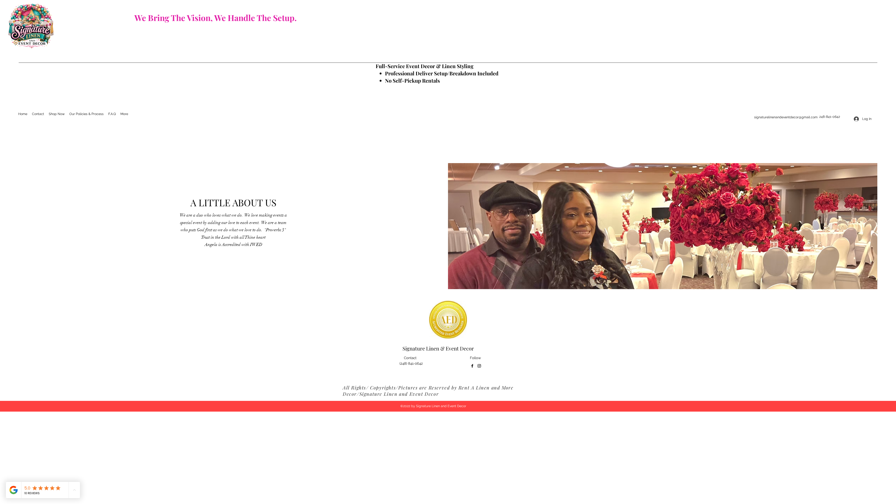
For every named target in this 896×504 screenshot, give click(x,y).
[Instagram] (479, 366)
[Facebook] (472, 366)
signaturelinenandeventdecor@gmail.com (786, 117)
